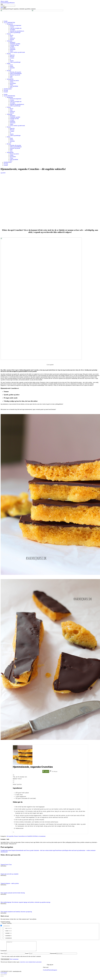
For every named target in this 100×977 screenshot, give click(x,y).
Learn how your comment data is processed (30, 962)
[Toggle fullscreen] (4, 974)
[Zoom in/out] (6, 974)
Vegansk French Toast (6, 864)
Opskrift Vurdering (5, 921)
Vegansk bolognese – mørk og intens (10, 883)
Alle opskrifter (10, 836)
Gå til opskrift (50, 364)
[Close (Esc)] (1, 974)
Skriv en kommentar (40, 836)
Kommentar (3, 950)
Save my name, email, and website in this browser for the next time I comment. (21, 956)
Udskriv (46, 771)
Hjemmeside (53, 953)
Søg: (2, 4)
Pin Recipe (54, 771)
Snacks (20, 836)
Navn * (2, 953)
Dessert (16, 836)
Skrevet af (26, 836)
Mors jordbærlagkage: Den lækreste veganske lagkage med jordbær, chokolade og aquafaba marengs (25, 902)
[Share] (2, 974)
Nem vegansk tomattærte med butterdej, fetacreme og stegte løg (16, 911)
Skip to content (4, 1)
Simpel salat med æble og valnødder (9, 874)
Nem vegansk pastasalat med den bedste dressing (13, 892)
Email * (27, 953)
